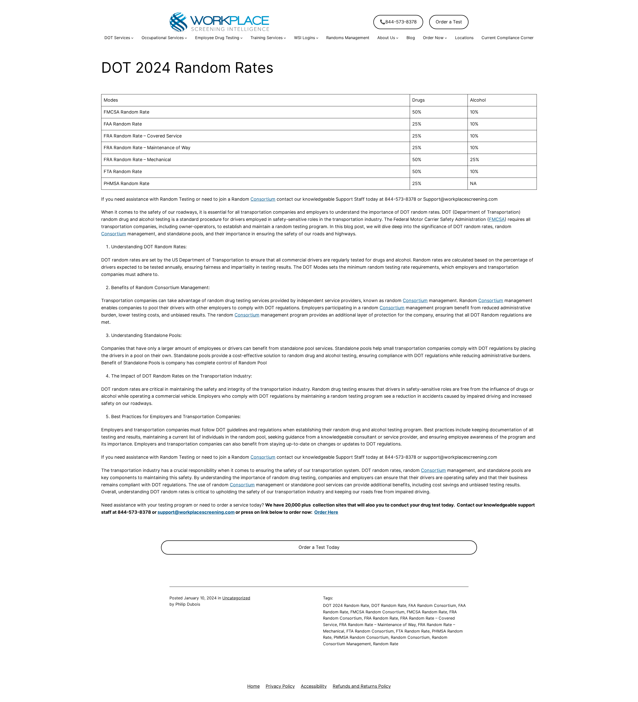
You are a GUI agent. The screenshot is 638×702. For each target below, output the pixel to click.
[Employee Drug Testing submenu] (241, 38)
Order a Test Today (319, 547)
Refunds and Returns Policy (362, 686)
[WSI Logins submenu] (317, 38)
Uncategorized (236, 597)
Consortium (262, 199)
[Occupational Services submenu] (186, 38)
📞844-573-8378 (398, 21)
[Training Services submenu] (285, 38)
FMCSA (497, 219)
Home (253, 686)
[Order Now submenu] (446, 38)
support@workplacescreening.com (196, 512)
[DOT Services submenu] (132, 38)
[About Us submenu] (397, 38)
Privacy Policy (280, 686)
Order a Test (449, 21)
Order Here (326, 512)
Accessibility (314, 686)
